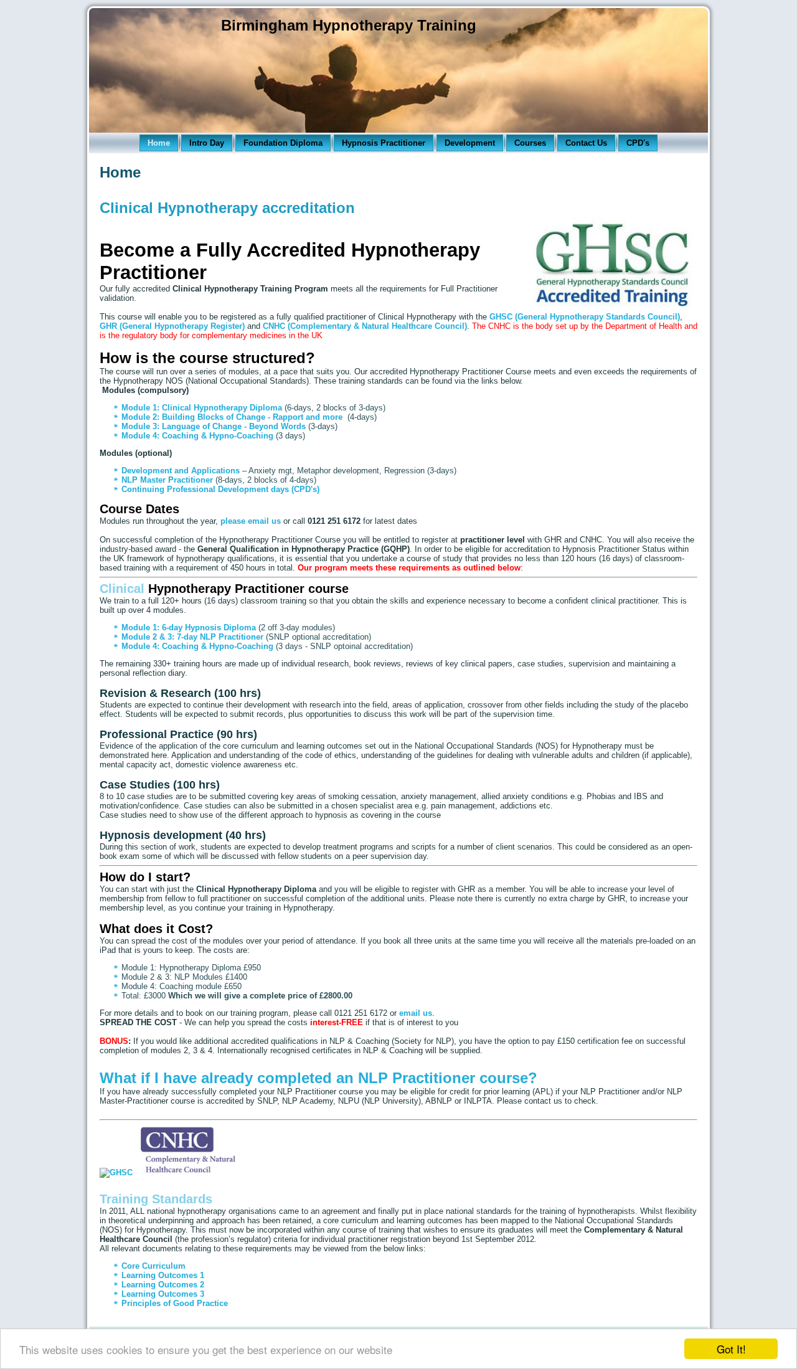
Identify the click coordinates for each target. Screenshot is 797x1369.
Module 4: (141, 435)
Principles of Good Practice (174, 1303)
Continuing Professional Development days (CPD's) (220, 489)
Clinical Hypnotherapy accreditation (227, 207)
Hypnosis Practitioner (383, 143)
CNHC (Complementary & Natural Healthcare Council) (365, 326)
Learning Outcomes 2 (162, 1284)
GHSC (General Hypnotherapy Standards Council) (584, 316)
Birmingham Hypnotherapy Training (348, 25)
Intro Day (206, 143)
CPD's (637, 143)
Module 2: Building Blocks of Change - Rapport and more (231, 417)
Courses (530, 143)
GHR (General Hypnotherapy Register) (172, 326)
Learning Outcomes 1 (162, 1275)
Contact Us (586, 143)
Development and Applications (181, 470)
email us (415, 1013)
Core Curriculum (153, 1266)
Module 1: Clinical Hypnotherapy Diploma (201, 407)
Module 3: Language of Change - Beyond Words (213, 426)
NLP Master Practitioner (167, 480)
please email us (250, 521)
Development (470, 143)
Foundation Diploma (283, 143)
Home (159, 143)
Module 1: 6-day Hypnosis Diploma (188, 627)
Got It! (731, 1349)
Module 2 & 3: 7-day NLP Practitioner (192, 637)
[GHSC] (116, 1172)
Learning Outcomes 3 (162, 1294)
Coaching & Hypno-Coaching (217, 435)
